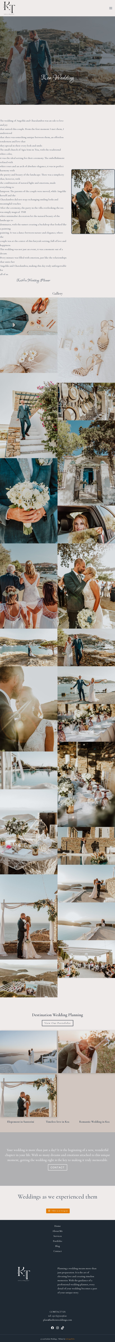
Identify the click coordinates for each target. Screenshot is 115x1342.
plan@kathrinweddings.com (57, 1319)
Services (57, 1236)
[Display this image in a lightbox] (29, 316)
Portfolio (57, 1241)
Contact (57, 1251)
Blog (57, 1246)
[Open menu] (111, 8)
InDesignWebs (70, 1339)
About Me (57, 1231)
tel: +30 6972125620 (57, 1315)
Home (57, 1225)
